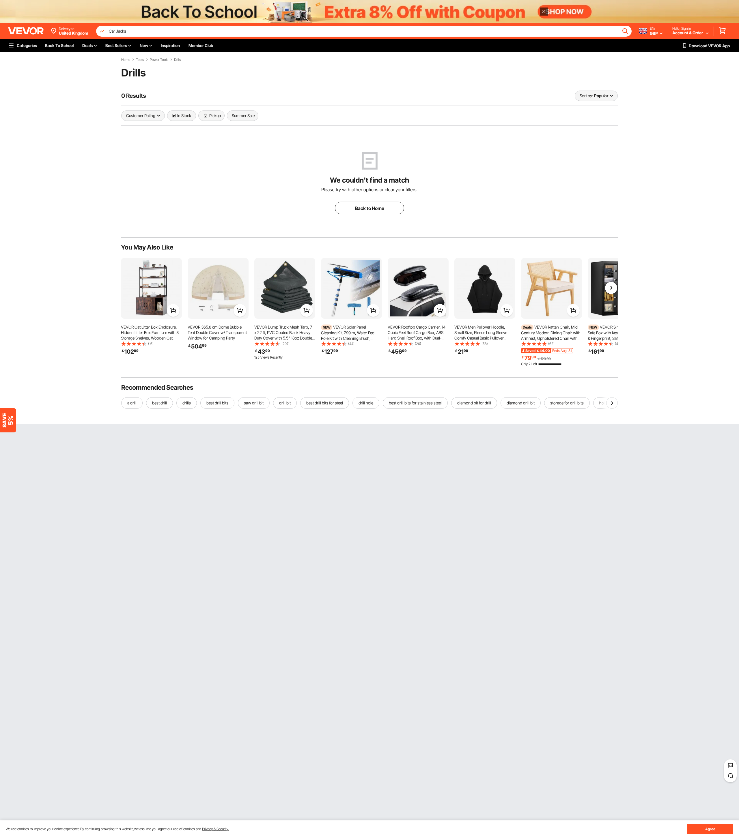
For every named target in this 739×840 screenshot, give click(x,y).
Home (125, 60)
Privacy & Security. (215, 829)
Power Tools (159, 60)
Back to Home (369, 208)
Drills (177, 60)
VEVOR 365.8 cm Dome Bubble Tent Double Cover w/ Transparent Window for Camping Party (217, 332)
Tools (140, 60)
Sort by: (586, 95)
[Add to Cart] (173, 310)
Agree (710, 829)
